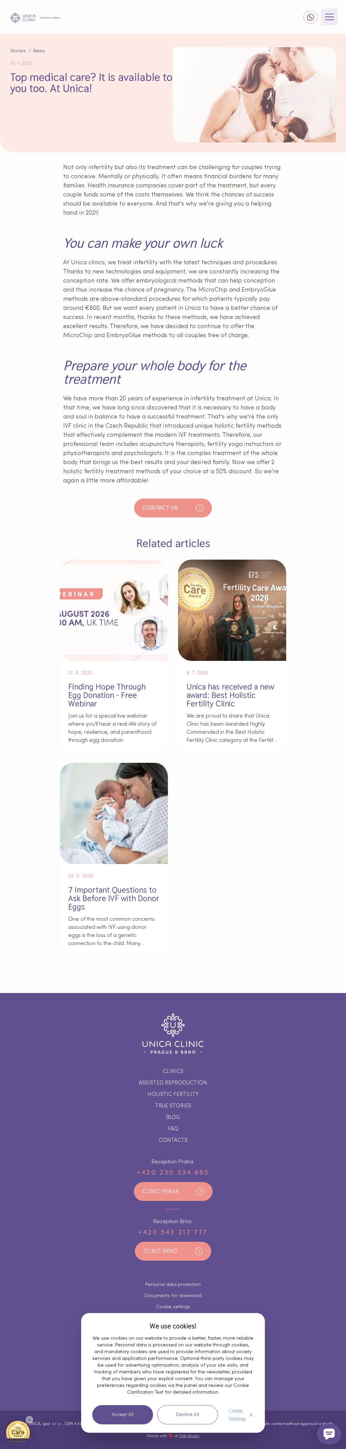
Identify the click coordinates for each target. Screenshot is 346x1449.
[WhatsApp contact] (310, 17)
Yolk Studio (189, 1435)
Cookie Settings (237, 1414)
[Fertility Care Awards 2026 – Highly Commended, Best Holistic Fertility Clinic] (18, 1431)
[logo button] (35, 18)
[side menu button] (329, 17)
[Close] (29, 1419)
